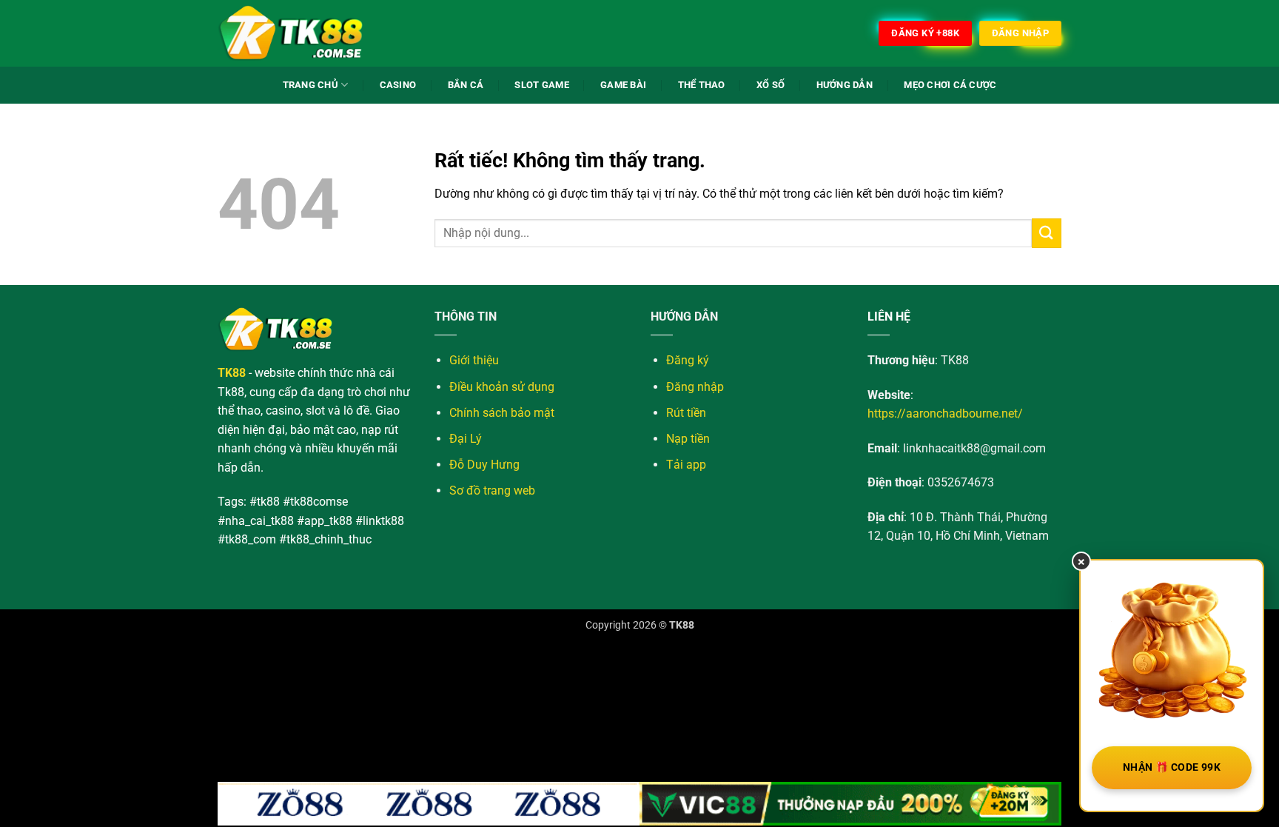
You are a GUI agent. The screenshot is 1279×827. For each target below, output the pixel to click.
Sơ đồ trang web (492, 490)
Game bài (623, 84)
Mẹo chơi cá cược (950, 84)
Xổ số (770, 84)
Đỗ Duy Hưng (484, 465)
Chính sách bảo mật (501, 413)
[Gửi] (1046, 232)
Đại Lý (465, 439)
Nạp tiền (688, 439)
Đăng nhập (695, 387)
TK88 (681, 625)
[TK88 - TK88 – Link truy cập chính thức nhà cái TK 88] (292, 33)
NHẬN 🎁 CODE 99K (1172, 767)
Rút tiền (686, 413)
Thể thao (701, 84)
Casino (398, 84)
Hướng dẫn (844, 84)
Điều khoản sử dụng (501, 387)
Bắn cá (466, 84)
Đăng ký (687, 360)
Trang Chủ (310, 84)
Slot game (541, 84)
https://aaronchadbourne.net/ (945, 413)
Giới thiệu (474, 360)
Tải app (686, 465)
